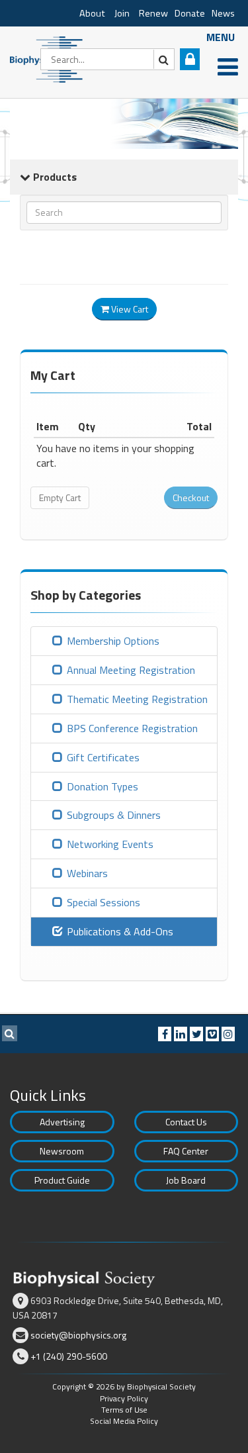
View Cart (128, 309)
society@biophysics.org (78, 1335)
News (223, 13)
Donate (190, 13)
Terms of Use (124, 1409)
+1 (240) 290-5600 (68, 1356)
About (92, 13)
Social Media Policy (124, 1421)
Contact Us (186, 1122)
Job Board (186, 1180)
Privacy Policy (124, 1398)
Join (122, 13)
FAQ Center (185, 1151)
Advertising (62, 1122)
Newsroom (62, 1151)
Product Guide (62, 1180)
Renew (153, 13)
